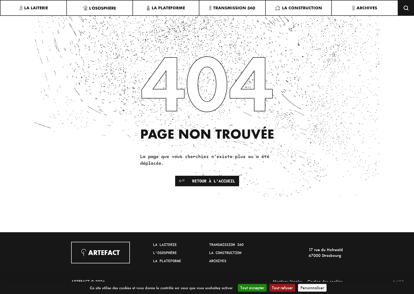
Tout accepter (252, 287)
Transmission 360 (226, 244)
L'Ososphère (165, 252)
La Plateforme (167, 260)
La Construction (225, 252)
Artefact (104, 253)
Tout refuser (282, 287)
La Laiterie (165, 244)
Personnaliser (312, 287)
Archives (217, 260)
